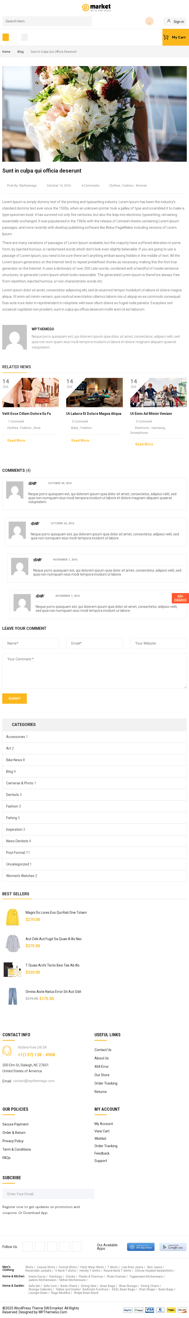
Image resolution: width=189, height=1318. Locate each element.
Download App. (35, 1213)
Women (141, 185)
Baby (74, 428)
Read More (16, 440)
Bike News (14, 760)
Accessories (15, 737)
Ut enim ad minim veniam (151, 414)
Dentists (12, 795)
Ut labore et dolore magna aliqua (93, 414)
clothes (114, 185)
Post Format (15, 853)
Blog (20, 51)
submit (14, 698)
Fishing (11, 818)
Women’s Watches (20, 876)
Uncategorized (17, 864)
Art (8, 748)
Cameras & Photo (19, 783)
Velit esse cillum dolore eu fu (26, 414)
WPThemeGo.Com (52, 1312)
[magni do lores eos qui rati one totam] (12, 917)
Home (6, 51)
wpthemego (28, 185)
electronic (142, 428)
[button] (5, 37)
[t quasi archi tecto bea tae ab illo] (12, 969)
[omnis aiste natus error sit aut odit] (12, 996)
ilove (37, 428)
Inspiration (14, 829)
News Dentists (17, 841)
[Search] (87, 21)
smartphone (139, 433)
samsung (158, 428)
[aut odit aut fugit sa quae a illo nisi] (12, 943)
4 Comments (90, 185)
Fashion (128, 185)
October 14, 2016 (59, 185)
